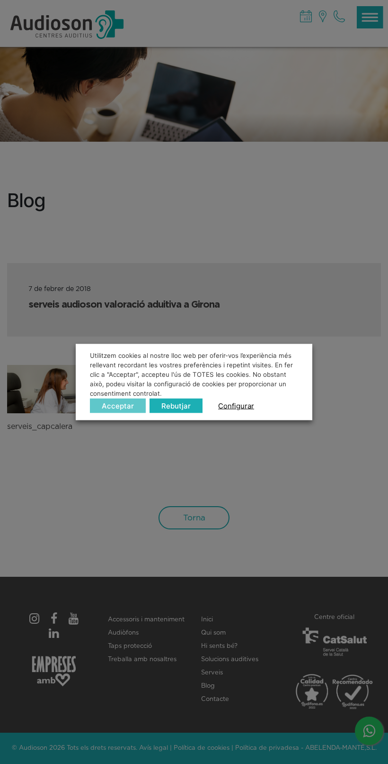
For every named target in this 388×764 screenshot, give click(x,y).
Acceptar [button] (118, 405)
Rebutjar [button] (176, 405)
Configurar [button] (236, 405)
